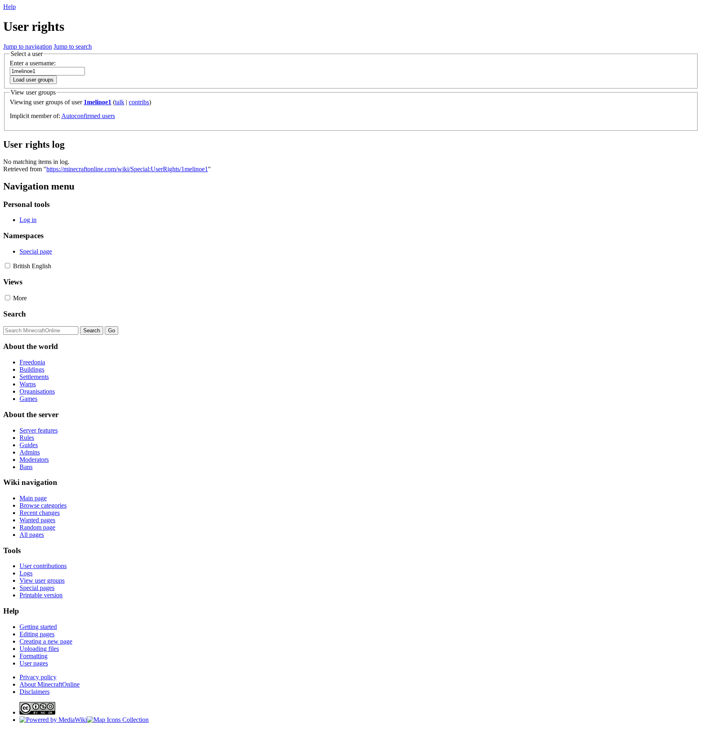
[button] (7, 265)
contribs (139, 102)
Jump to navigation (27, 46)
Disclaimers (35, 691)
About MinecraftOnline (50, 684)
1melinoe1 (97, 102)
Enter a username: (33, 63)
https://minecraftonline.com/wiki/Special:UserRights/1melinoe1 (127, 169)
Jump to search (73, 46)
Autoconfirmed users (88, 115)
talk (119, 102)
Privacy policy (38, 677)
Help (9, 6)
